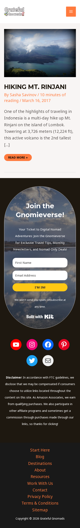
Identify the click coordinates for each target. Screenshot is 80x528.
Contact (40, 490)
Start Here (40, 450)
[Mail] (48, 360)
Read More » (18, 156)
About (40, 470)
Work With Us (40, 483)
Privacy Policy (40, 496)
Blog (40, 456)
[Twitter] (32, 360)
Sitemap (40, 510)
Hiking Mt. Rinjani (35, 87)
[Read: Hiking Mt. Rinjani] (40, 52)
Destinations (40, 463)
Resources (40, 476)
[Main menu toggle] (71, 12)
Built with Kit (40, 316)
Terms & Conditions (40, 503)
